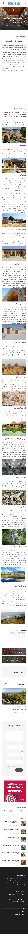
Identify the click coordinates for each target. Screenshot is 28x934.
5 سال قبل (20, 712)
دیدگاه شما (20, 729)
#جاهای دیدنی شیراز (12, 894)
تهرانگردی (24, 706)
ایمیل (21, 751)
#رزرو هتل (5, 897)
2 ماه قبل (17, 833)
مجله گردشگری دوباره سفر (19, 912)
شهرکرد (21, 15)
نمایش (17, 36)
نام (22, 743)
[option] (14, 700)
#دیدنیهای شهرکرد (22, 634)
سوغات (11, 649)
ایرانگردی (17, 15)
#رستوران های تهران (21, 899)
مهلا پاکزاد (24, 712)
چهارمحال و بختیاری (11, 15)
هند (19, 658)
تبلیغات (16, 930)
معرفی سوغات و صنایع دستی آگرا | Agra (13, 660)
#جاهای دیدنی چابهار (21, 897)
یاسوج (23, 650)
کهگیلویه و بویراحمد (21, 649)
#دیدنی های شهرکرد (12, 632)
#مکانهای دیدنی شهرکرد (21, 635)
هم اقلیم (8, 45)
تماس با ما (12, 930)
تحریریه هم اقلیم (19, 25)
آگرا (17, 658)
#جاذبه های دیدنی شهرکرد (15, 630)
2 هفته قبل (17, 825)
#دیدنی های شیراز (12, 897)
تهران (17, 706)
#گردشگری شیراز (15, 901)
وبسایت (21, 759)
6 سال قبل (15, 25)
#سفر (14, 899)
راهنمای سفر (15, 649)
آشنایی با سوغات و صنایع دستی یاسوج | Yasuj (17, 652)
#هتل (10, 899)
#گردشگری (22, 901)
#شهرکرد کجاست (13, 634)
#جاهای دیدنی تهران (21, 894)
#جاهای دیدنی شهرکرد (21, 632)
